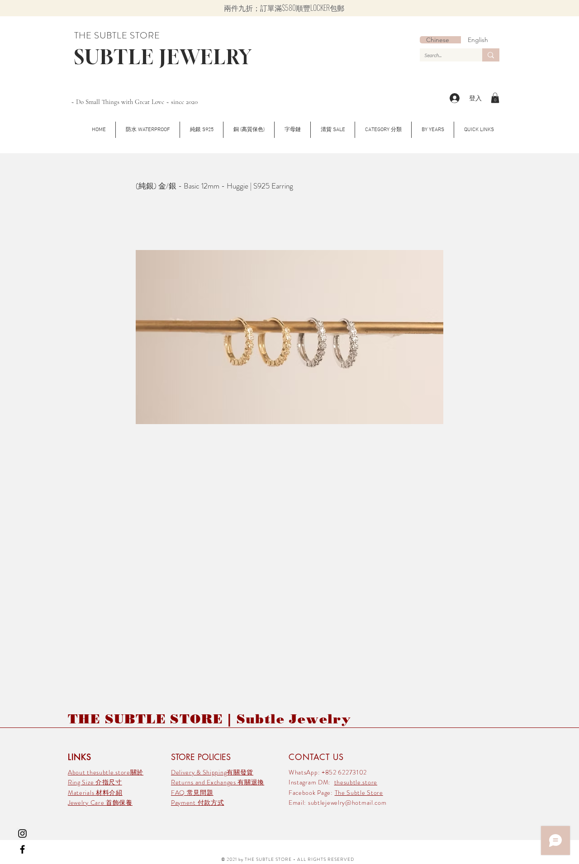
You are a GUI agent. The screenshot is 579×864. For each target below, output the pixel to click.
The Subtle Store (359, 792)
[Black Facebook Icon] (22, 849)
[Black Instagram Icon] (22, 833)
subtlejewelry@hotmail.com (347, 802)
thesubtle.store (356, 782)
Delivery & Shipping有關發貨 (212, 772)
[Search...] (490, 54)
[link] (495, 98)
